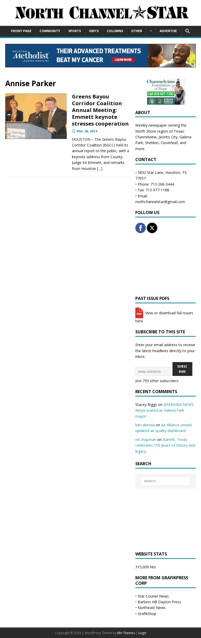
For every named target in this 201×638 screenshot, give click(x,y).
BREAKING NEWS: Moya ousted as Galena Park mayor (164, 410)
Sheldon (152, 142)
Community (50, 31)
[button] (187, 31)
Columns (115, 31)
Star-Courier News (153, 596)
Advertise (168, 31)
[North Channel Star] (100, 22)
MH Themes (126, 633)
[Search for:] (165, 481)
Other (136, 31)
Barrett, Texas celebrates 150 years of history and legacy (165, 445)
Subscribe (182, 369)
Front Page (21, 31)
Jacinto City (168, 136)
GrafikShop (147, 613)
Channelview (146, 136)
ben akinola (145, 424)
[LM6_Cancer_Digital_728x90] (100, 64)
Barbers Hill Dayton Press (159, 601)
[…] (99, 168)
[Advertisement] (165, 264)
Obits (94, 31)
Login (142, 633)
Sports (74, 31)
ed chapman (145, 439)
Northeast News (152, 607)
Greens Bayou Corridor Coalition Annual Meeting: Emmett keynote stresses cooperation (100, 110)
